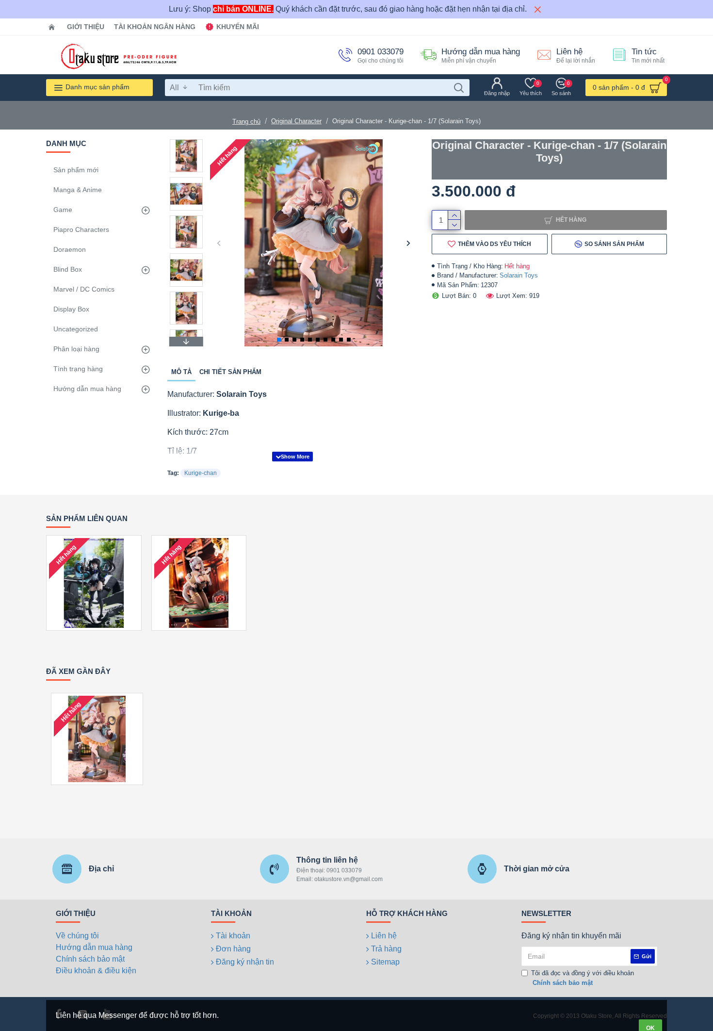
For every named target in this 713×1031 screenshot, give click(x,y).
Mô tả (181, 372)
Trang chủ (246, 121)
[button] (218, 242)
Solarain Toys (519, 275)
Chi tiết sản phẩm (230, 372)
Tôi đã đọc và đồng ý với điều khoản (582, 977)
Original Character (296, 121)
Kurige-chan (200, 473)
